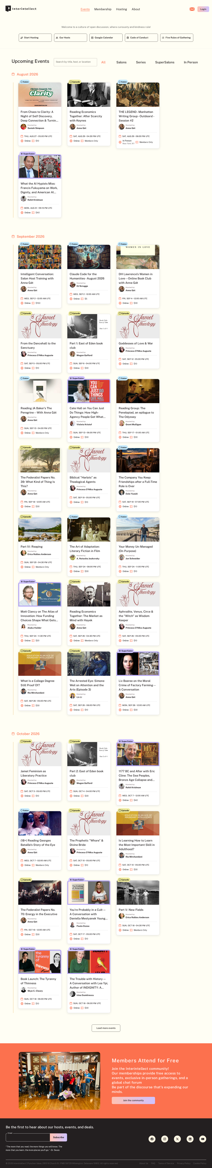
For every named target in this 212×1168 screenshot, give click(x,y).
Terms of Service (166, 1163)
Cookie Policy (199, 1163)
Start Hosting (31, 37)
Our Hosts (64, 37)
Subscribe (58, 1137)
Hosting (121, 9)
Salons (121, 62)
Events (85, 9)
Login (203, 9)
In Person (191, 62)
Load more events (106, 1028)
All (103, 62)
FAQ (153, 1163)
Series (141, 62)
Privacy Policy (183, 1163)
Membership (102, 9)
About (136, 9)
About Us (143, 1163)
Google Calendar (104, 37)
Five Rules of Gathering (178, 37)
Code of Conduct (139, 37)
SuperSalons (164, 62)
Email (10, 1133)
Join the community (133, 1100)
